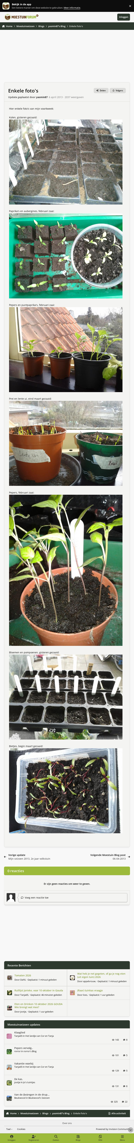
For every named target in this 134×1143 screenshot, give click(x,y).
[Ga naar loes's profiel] (72, 992)
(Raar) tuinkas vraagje (90, 990)
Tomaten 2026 (22, 975)
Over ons (67, 1123)
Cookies (21, 1129)
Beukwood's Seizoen (39, 1097)
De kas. (18, 1079)
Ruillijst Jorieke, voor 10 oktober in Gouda (38, 990)
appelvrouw (89, 981)
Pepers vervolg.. (23, 1048)
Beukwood (19, 1097)
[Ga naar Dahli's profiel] (9, 977)
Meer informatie (9, 6)
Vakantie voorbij (23, 1063)
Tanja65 (24, 994)
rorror (17, 1051)
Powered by (113, 1129)
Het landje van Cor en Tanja (39, 1035)
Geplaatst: (42, 979)
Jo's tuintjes (29, 1082)
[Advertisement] (67, 57)
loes (85, 994)
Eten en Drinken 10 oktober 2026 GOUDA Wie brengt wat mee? (38, 1005)
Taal (8, 1129)
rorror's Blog (30, 1051)
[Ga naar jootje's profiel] (9, 1007)
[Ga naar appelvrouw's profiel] (72, 977)
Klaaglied (19, 1032)
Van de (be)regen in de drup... (32, 1094)
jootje (23, 1011)
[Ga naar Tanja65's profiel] (9, 992)
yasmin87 (42, 97)
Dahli (22, 979)
